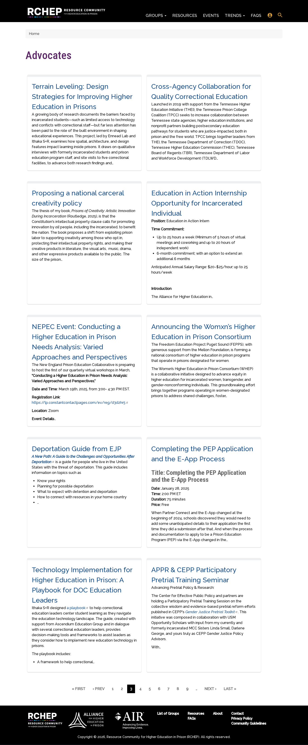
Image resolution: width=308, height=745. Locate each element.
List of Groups (168, 713)
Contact (237, 713)
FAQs (256, 15)
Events (211, 15)
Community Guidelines (248, 723)
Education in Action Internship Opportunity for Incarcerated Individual (199, 203)
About (218, 713)
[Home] (66, 12)
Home (34, 34)
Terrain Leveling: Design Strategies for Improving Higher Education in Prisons (82, 96)
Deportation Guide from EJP (76, 449)
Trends (234, 15)
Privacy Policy (242, 718)
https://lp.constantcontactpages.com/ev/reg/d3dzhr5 (78, 402)
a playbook (75, 608)
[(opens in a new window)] (86, 720)
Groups (155, 15)
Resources (184, 15)
